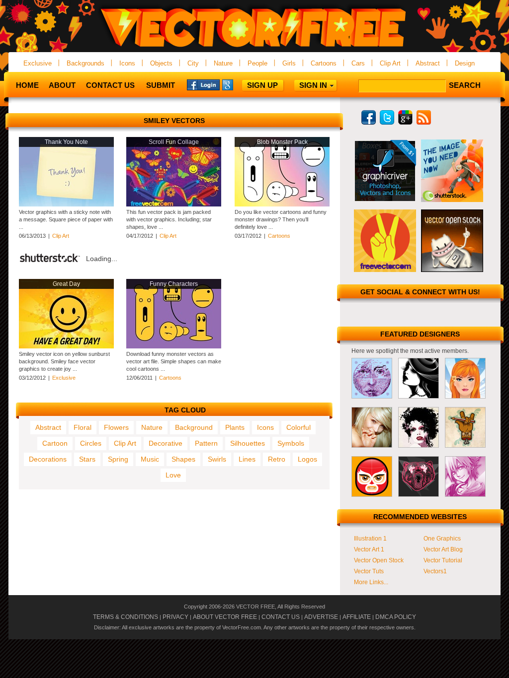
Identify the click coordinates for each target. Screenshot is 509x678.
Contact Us (110, 85)
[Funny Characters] (173, 346)
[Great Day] (66, 346)
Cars (358, 63)
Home (27, 85)
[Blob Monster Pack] (282, 204)
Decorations (48, 459)
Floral (82, 427)
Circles (90, 443)
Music (150, 459)
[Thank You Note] (66, 204)
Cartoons (324, 63)
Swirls (217, 459)
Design (465, 63)
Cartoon (55, 443)
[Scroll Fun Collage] (173, 204)
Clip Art (390, 63)
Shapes (183, 459)
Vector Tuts (369, 571)
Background (194, 427)
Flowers (116, 427)
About (62, 85)
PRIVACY (175, 616)
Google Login (238, 84)
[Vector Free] (254, 48)
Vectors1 (435, 571)
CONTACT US (280, 616)
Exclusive (37, 63)
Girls (289, 63)
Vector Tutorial (443, 560)
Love (173, 475)
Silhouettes (247, 443)
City (193, 63)
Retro (276, 459)
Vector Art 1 (369, 549)
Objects (161, 63)
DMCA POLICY (395, 616)
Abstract (428, 63)
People (257, 63)
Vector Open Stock (379, 560)
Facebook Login (203, 84)
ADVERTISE (321, 616)
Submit (160, 85)
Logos (307, 459)
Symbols (290, 443)
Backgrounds (85, 63)
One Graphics (442, 538)
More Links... (371, 582)
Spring (118, 459)
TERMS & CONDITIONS (125, 616)
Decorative (165, 443)
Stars (87, 459)
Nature (223, 63)
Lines (247, 459)
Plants (235, 427)
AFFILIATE (356, 616)
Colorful (298, 427)
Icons (127, 63)
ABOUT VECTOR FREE (225, 616)
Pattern (206, 443)
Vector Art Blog (443, 549)
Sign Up (262, 85)
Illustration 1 (370, 538)
